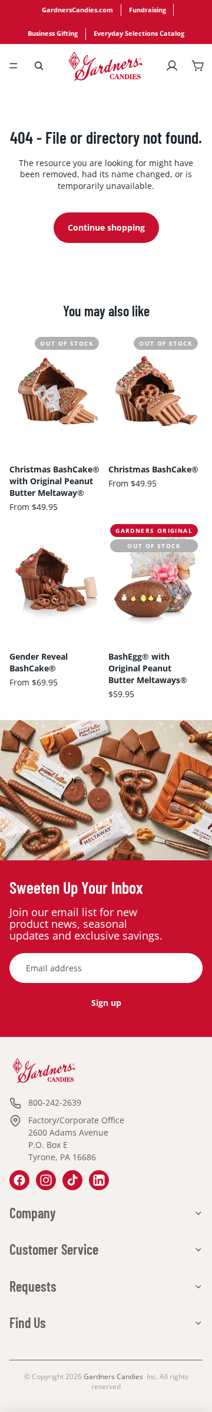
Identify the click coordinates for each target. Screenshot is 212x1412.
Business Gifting (53, 33)
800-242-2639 (54, 1102)
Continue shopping (106, 227)
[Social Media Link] (19, 1180)
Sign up (106, 1002)
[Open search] (39, 66)
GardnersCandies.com (77, 10)
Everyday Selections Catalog (139, 33)
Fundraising (147, 10)
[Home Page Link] (105, 66)
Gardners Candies (113, 1376)
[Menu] (13, 65)
